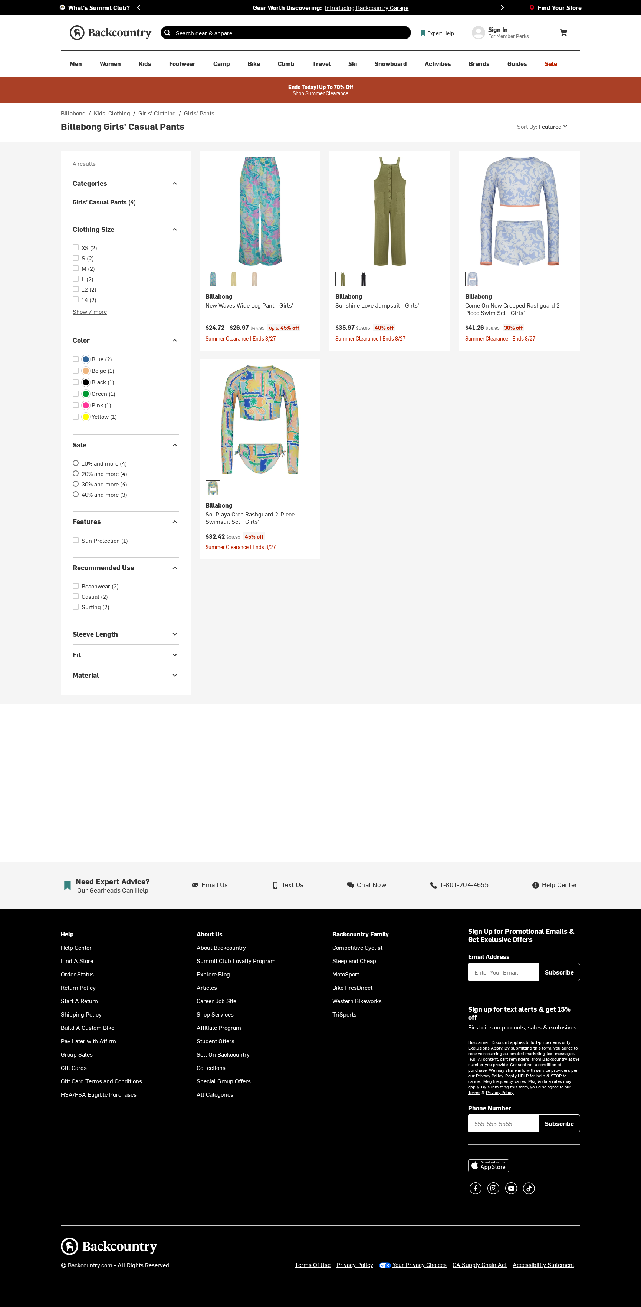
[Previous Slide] (139, 7)
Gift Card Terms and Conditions (101, 1080)
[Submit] (167, 33)
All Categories (215, 1094)
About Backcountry (221, 947)
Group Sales (77, 1054)
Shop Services (215, 1014)
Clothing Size (93, 229)
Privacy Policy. (500, 1092)
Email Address (489, 956)
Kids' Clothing (112, 112)
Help (67, 934)
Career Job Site (216, 1000)
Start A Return (79, 1000)
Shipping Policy (81, 1014)
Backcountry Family (360, 934)
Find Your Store (560, 7)
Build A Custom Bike (87, 1027)
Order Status (77, 974)
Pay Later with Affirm (88, 1040)
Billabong (73, 112)
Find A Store (77, 960)
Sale (79, 444)
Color (81, 340)
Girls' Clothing (157, 112)
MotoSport (345, 974)
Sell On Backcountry (223, 1054)
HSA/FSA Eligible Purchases (99, 1094)
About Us (210, 934)
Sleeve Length (95, 633)
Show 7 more (90, 311)
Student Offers (215, 1040)
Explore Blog (213, 974)
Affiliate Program (219, 1027)
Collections (211, 1067)
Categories (90, 183)
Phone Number (489, 1107)
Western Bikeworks (357, 1000)
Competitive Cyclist (357, 947)
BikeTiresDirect (352, 987)
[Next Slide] (502, 7)
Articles (207, 987)
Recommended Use (103, 567)
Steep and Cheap (354, 960)
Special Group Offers (224, 1080)
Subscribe (559, 972)
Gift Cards (74, 1067)
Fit (77, 654)
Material (86, 675)
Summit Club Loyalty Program (236, 960)
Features (87, 521)
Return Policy (78, 987)
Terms (474, 1092)
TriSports (344, 1014)
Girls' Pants (199, 112)
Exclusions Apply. (486, 1048)
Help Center (76, 947)
